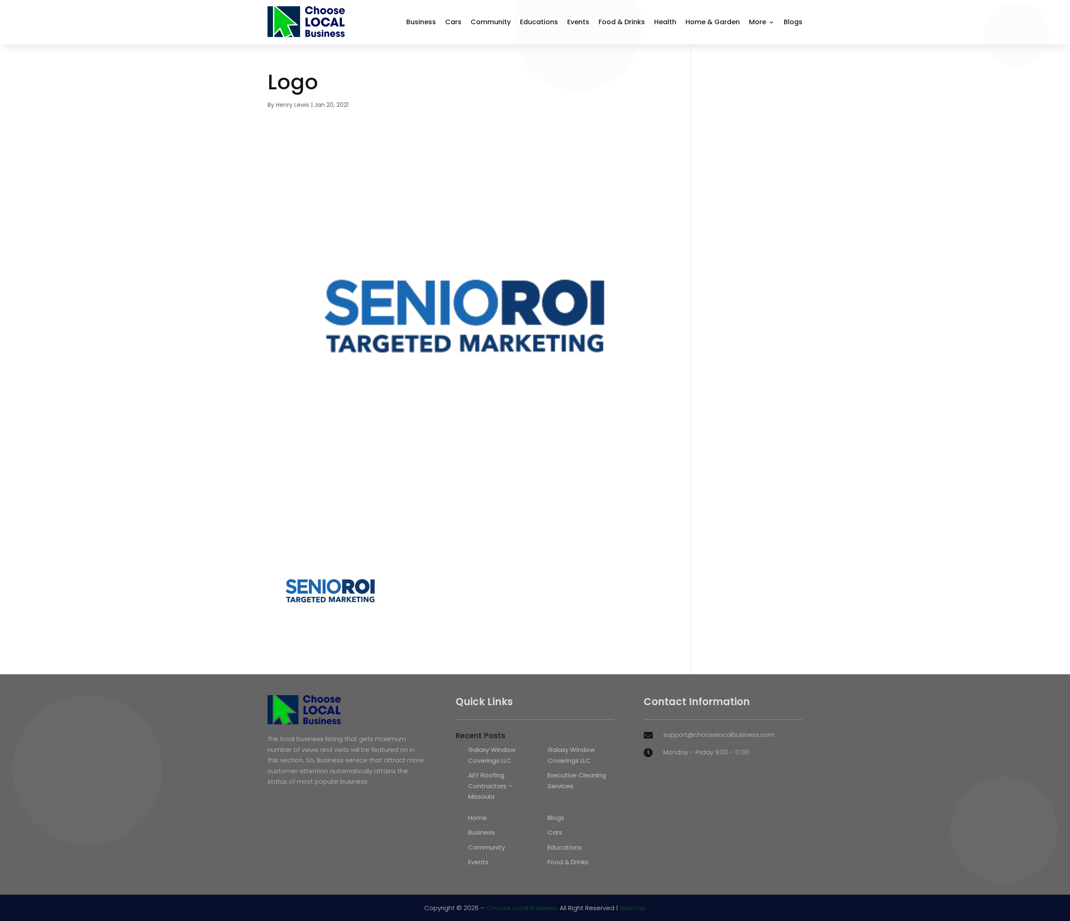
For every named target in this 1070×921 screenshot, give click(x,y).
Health (665, 22)
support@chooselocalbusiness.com (718, 734)
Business (421, 22)
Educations (539, 22)
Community (491, 22)
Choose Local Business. (522, 907)
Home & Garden (712, 22)
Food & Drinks (622, 22)
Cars (453, 22)
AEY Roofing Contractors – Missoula (490, 786)
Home (477, 817)
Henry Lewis (292, 105)
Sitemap (632, 907)
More (757, 22)
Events (578, 22)
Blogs (793, 22)
